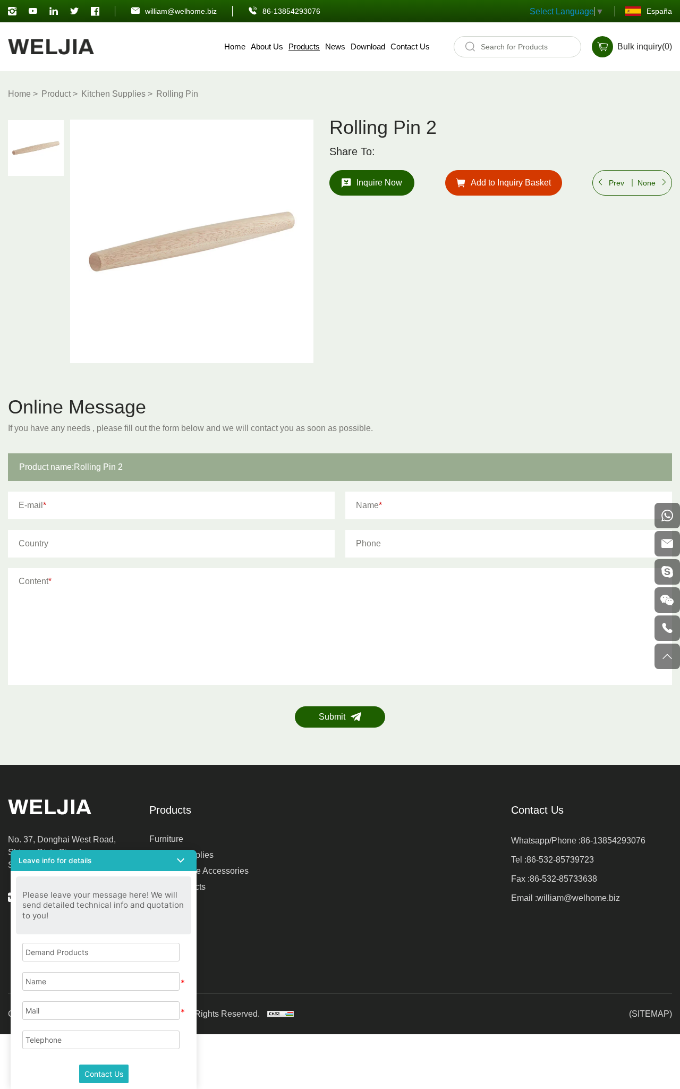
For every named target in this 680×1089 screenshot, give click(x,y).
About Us (267, 46)
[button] (104, 860)
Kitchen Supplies (113, 93)
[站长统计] (280, 1013)
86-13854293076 (291, 11)
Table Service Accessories (199, 870)
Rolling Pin (177, 93)
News (335, 46)
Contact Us (410, 46)
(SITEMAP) (650, 1014)
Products (304, 46)
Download (368, 46)
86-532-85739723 (560, 859)
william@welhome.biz (181, 11)
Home (234, 46)
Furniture (166, 838)
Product (56, 93)
